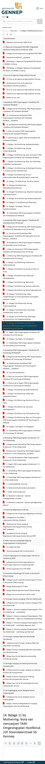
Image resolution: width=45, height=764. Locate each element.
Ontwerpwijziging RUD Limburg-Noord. (20, 551)
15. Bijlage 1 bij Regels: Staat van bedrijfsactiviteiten (16, 208)
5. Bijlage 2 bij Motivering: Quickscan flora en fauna (21, 270)
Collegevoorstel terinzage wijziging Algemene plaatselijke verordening (21, 644)
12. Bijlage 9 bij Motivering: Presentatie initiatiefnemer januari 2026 (19, 311)
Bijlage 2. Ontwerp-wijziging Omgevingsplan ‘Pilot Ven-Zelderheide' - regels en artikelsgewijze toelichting (22, 617)
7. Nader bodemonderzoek (15, 492)
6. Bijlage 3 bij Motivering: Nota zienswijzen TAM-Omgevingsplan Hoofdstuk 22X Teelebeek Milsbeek (22, 156)
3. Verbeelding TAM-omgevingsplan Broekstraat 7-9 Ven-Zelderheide (22, 472)
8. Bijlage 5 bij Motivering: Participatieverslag (22, 413)
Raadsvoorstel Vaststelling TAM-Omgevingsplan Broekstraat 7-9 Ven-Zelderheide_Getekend (21, 452)
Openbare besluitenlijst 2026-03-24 (19, 42)
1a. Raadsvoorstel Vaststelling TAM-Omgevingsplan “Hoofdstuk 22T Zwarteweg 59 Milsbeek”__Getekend (19, 366)
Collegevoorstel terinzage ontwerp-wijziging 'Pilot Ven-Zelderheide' (22, 604)
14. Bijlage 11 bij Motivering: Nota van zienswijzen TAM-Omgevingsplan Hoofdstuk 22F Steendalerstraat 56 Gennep (20, 325)
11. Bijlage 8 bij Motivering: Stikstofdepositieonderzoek (14, 186)
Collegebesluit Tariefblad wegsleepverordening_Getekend (14, 519)
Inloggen (30, 762)
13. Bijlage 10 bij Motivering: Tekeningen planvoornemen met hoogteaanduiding (19, 318)
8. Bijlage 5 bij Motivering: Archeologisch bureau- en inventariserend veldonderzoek (22, 169)
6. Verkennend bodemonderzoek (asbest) (20, 488)
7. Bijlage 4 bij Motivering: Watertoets (20, 282)
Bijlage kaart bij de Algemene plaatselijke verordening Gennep (19, 657)
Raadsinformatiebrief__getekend (18, 57)
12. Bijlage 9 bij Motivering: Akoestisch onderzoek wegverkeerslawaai (22, 193)
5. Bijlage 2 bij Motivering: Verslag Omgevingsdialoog (17, 150)
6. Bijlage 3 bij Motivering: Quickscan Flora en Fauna (21, 401)
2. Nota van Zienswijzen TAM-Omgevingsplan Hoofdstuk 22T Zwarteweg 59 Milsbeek (21, 378)
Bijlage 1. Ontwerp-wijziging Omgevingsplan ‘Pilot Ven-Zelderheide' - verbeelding (22, 611)
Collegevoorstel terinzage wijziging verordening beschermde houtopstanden (21, 671)
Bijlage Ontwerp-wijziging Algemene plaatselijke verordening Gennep (22, 651)
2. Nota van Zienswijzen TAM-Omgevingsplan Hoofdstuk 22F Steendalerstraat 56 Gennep (21, 250)
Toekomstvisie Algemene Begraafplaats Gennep (23, 94)
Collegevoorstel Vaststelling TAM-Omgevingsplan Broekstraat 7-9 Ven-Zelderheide (22, 446)
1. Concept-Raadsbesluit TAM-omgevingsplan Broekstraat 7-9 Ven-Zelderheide (21, 459)
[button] (39, 21)
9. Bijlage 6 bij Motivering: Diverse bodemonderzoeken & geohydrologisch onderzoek (20, 176)
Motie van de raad (13, 98)
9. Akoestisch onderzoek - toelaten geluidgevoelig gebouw (22, 504)
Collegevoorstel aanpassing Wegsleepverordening (24, 514)
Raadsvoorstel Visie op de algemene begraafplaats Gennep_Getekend (17, 84)
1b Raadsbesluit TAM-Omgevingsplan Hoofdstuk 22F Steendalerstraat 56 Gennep (22, 244)
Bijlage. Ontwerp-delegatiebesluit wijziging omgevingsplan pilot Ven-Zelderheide (20, 705)
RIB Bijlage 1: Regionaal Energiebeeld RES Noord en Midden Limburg (22, 63)
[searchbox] (19, 21)
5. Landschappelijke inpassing (16, 484)
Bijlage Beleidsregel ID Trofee (17, 586)
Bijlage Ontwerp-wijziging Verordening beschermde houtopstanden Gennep (18, 678)
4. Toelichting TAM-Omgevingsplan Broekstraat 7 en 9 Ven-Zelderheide (22, 479)
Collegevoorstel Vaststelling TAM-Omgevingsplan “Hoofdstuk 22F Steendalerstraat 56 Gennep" (22, 228)
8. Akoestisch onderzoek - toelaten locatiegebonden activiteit (17, 497)
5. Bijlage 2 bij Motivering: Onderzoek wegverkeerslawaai (18, 395)
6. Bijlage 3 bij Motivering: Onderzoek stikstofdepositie (18, 277)
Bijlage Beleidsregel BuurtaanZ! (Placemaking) (23, 590)
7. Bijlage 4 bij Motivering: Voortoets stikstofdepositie (18, 408)
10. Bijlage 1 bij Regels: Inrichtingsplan (20, 427)
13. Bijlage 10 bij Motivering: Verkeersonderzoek (23, 198)
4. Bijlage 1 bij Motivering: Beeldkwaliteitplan (22, 144)
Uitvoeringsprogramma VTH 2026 (18, 569)
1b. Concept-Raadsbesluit (15, 372)
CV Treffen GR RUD (13, 547)
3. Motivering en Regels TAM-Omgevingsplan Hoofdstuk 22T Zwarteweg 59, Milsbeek (21, 384)
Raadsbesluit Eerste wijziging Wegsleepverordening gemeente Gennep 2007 (19, 535)
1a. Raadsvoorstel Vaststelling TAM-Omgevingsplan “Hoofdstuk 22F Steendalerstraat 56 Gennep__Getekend (21, 236)
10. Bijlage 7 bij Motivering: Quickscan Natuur (22, 181)
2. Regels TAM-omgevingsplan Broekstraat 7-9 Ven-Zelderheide (21, 465)
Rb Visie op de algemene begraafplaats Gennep (23, 90)
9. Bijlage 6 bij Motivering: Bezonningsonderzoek (23, 290)
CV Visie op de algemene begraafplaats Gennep (23, 79)
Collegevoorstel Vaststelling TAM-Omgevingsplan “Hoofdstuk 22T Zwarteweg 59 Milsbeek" (22, 358)
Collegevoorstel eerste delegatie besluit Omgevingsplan (19, 698)
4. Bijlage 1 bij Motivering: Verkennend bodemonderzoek (18, 264)
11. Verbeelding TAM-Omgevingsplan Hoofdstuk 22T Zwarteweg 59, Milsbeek (22, 432)
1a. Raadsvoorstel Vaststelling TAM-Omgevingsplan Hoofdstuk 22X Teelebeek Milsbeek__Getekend (17, 118)
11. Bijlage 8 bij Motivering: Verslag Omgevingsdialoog (17, 305)
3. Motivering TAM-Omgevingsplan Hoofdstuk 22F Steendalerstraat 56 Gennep (22, 257)
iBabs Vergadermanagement (13, 762)
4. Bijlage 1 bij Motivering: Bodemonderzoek (22, 390)
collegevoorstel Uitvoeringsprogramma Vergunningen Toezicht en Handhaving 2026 (18, 563)
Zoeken (4, 17)
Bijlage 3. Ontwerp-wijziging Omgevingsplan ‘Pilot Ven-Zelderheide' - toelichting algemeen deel (22, 624)
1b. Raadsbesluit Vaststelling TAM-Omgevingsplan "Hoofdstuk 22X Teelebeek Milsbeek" (22, 126)
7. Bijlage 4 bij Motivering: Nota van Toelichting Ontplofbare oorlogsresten (21, 163)
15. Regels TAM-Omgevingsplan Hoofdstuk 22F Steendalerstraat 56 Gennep (21, 334)
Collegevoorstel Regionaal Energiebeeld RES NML (24, 53)
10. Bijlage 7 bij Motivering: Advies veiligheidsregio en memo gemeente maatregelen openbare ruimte (21, 296)
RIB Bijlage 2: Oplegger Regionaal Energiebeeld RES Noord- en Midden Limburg (22, 69)
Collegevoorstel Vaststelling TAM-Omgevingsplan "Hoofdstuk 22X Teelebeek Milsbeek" (22, 110)
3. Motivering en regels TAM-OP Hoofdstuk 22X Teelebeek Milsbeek (21, 139)
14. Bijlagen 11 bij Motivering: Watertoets (21, 202)
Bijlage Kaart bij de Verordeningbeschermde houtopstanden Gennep (20, 684)
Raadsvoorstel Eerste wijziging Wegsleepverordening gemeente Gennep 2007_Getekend (17, 526)
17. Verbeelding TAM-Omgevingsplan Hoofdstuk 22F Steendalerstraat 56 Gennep (22, 344)
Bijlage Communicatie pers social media (20, 594)
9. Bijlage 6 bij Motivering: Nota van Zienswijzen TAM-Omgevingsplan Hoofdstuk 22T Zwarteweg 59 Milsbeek (22, 420)
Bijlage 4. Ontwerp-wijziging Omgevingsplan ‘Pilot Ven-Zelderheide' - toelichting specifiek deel (22, 630)
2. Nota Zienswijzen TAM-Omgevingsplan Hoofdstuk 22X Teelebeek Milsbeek (19, 132)
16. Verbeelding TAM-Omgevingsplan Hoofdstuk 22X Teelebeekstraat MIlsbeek (22, 214)
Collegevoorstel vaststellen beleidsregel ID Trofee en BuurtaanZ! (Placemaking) (22, 581)
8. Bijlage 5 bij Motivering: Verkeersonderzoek (22, 286)
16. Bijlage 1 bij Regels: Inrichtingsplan (20, 339)
